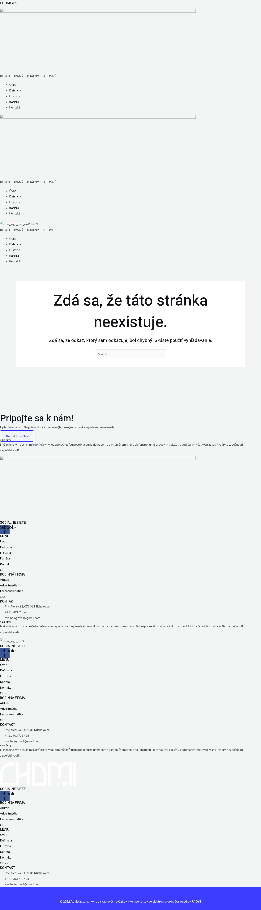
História (14, 96)
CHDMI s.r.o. (8, 3)
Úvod (12, 84)
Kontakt (14, 107)
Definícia (15, 90)
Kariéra (14, 102)
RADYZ (196, 901)
